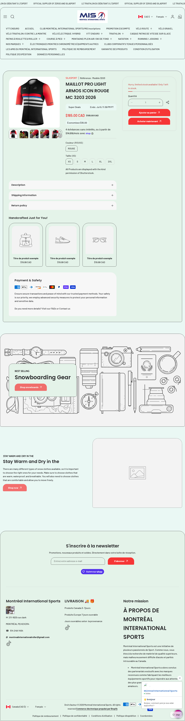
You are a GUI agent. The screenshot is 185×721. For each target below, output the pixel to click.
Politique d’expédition (126, 716)
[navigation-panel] (5, 16)
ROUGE (71, 148)
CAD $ (147, 17)
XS (69, 161)
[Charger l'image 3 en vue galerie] (34, 133)
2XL (110, 161)
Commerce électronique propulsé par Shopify (97, 709)
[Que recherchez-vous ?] (12, 16)
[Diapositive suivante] (60, 132)
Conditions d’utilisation (101, 716)
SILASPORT (71, 78)
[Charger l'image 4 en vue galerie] (44, 133)
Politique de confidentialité (75, 716)
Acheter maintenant (147, 121)
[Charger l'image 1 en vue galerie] (13, 133)
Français (160, 17)
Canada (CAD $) (19, 706)
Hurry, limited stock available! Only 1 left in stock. (148, 86)
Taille (71, 155)
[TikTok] (9, 643)
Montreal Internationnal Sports (98, 705)
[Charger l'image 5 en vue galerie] (55, 133)
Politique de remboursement (46, 716)
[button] (144, 28)
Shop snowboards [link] (29, 387)
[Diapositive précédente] (60, 136)
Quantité (132, 96)
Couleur (74, 142)
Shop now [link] (13, 487)
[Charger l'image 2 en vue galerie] (23, 133)
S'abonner (119, 561)
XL (100, 161)
